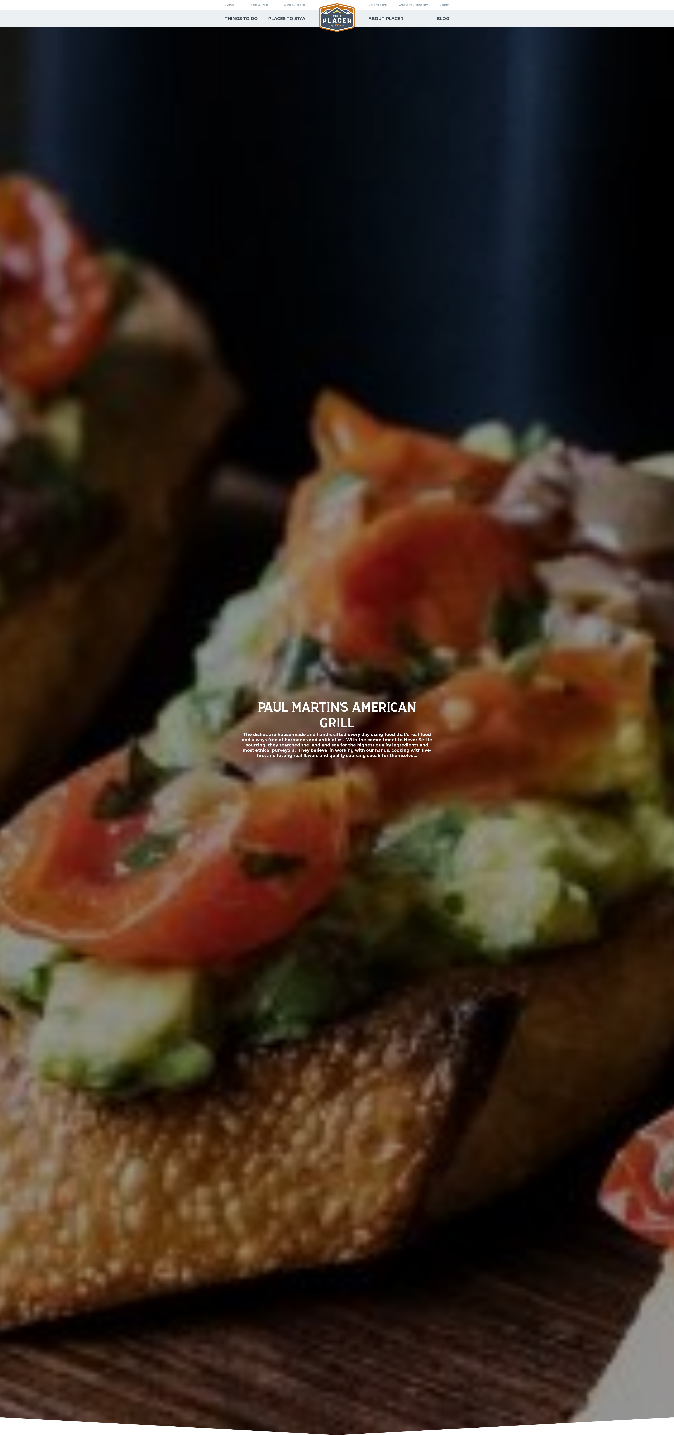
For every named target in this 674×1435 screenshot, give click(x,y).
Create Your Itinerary (413, 4)
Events (229, 4)
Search (444, 4)
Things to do (241, 18)
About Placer (386, 18)
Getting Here (377, 4)
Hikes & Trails (259, 4)
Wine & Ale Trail (294, 4)
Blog (443, 18)
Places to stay (287, 18)
